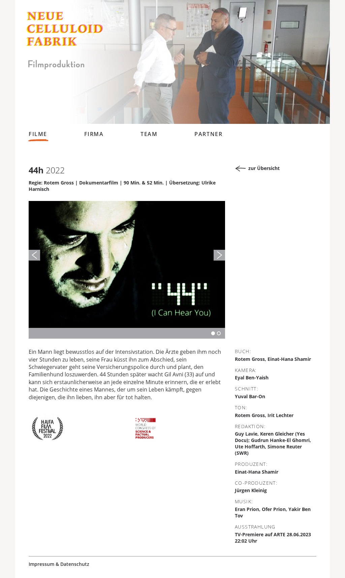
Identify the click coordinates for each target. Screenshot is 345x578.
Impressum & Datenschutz (59, 564)
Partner (208, 134)
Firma (94, 134)
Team (148, 134)
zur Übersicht (264, 168)
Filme (38, 134)
